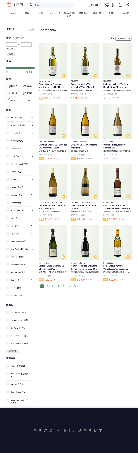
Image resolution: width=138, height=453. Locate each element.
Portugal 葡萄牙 (17, 257)
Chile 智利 (15, 156)
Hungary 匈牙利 (17, 210)
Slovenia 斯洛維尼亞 (19, 264)
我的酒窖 (125, 13)
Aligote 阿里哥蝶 (18, 366)
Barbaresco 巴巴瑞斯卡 (19, 375)
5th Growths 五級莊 (19, 343)
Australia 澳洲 (16, 133)
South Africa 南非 (18, 272)
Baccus (15, 4)
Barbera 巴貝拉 (17, 384)
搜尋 (11, 54)
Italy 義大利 (15, 226)
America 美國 (16, 117)
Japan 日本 (15, 233)
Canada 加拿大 (17, 148)
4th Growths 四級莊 (19, 336)
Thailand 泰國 (16, 295)
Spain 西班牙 (16, 280)
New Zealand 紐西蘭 (19, 249)
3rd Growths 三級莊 (19, 328)
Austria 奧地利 (17, 141)
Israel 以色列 (16, 218)
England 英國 (16, 172)
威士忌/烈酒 (55, 13)
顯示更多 (13, 351)
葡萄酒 (13, 13)
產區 (27, 13)
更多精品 (111, 13)
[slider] (20, 67)
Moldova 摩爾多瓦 (18, 241)
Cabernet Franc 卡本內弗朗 (19, 401)
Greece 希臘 (16, 202)
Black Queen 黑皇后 (19, 392)
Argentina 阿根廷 (18, 125)
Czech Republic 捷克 (19, 164)
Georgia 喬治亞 (17, 187)
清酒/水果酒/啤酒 (69, 14)
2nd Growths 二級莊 (19, 320)
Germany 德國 (17, 195)
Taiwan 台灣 (16, 288)
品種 (41, 13)
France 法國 (15, 179)
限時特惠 (83, 13)
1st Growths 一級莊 (19, 312)
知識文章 (97, 13)
